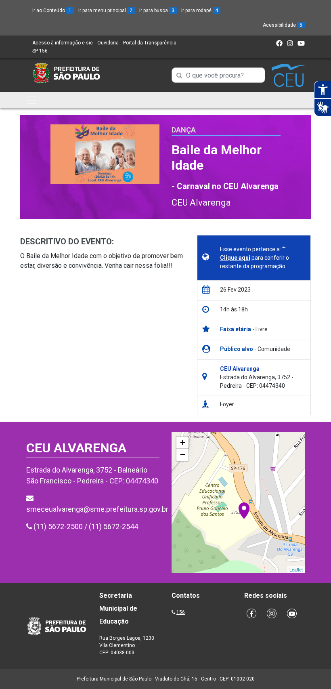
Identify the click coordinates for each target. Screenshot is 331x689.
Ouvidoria (108, 43)
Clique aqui (235, 257)
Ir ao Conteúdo (51, 10)
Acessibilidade (282, 25)
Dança (184, 130)
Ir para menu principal (105, 10)
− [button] (182, 455)
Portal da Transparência (149, 43)
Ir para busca (156, 10)
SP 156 (40, 51)
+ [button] (182, 442)
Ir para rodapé (199, 10)
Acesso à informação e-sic (62, 43)
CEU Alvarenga (201, 202)
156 (180, 612)
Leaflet (296, 569)
